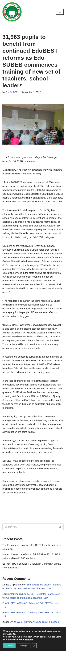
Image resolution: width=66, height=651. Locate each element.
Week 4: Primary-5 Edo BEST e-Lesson (38, 621)
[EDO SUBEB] (12, 12)
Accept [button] (9, 645)
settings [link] (29, 639)
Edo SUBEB (11, 92)
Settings (23, 645)
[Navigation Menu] (60, 12)
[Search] (60, 526)
